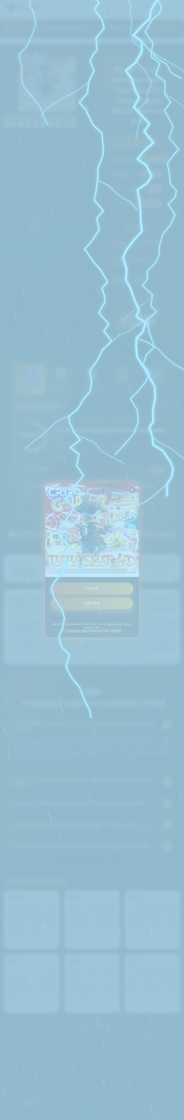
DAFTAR (92, 603)
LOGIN (92, 588)
